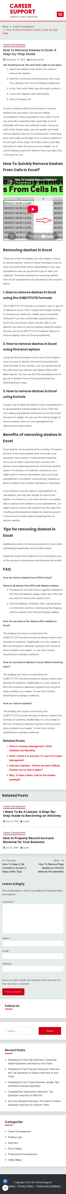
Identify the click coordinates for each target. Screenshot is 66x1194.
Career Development (14, 44)
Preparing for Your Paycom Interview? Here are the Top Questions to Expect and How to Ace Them (34, 1072)
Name (6, 938)
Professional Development (22, 1154)
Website (7, 963)
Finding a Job (15, 1137)
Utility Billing (14, 1159)
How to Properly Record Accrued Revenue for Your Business (28, 840)
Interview (13, 1142)
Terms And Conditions (48, 1186)
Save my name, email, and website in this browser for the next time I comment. (31, 981)
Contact (10, 1186)
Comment (8, 901)
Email (6, 950)
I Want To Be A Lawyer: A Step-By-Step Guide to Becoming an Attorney (32, 814)
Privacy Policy (25, 1186)
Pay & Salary (15, 1148)
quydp (26, 821)
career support (22, 9)
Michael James (37, 59)
